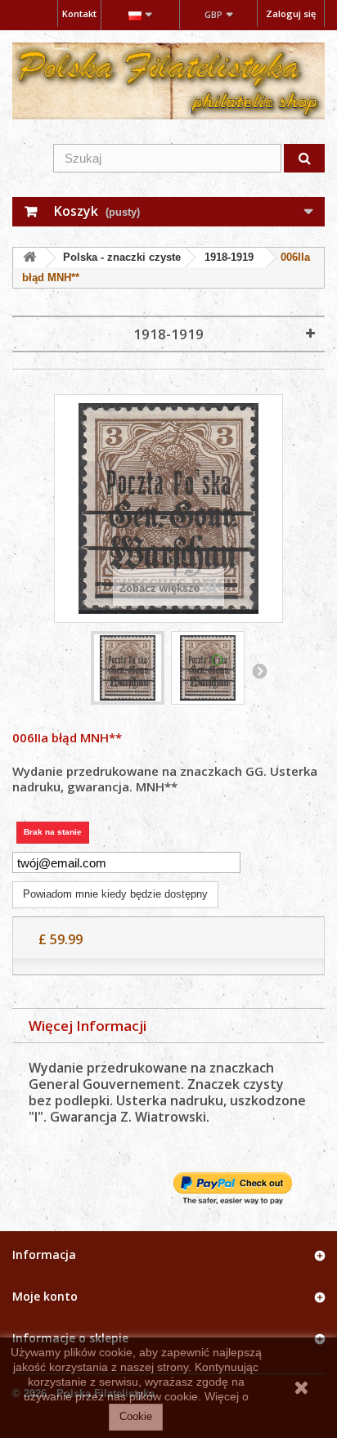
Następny (259, 670)
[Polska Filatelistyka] (168, 81)
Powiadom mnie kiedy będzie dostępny (115, 894)
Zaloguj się (291, 13)
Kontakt (79, 13)
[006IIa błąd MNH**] (128, 668)
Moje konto (45, 1296)
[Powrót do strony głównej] (29, 258)
